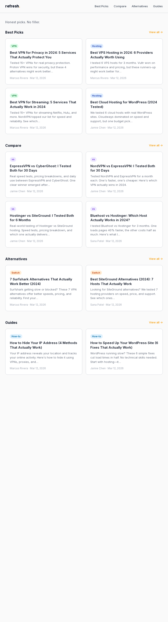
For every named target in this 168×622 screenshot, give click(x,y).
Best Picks (101, 6)
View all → (156, 32)
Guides (158, 6)
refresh (12, 6)
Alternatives (140, 6)
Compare (120, 6)
